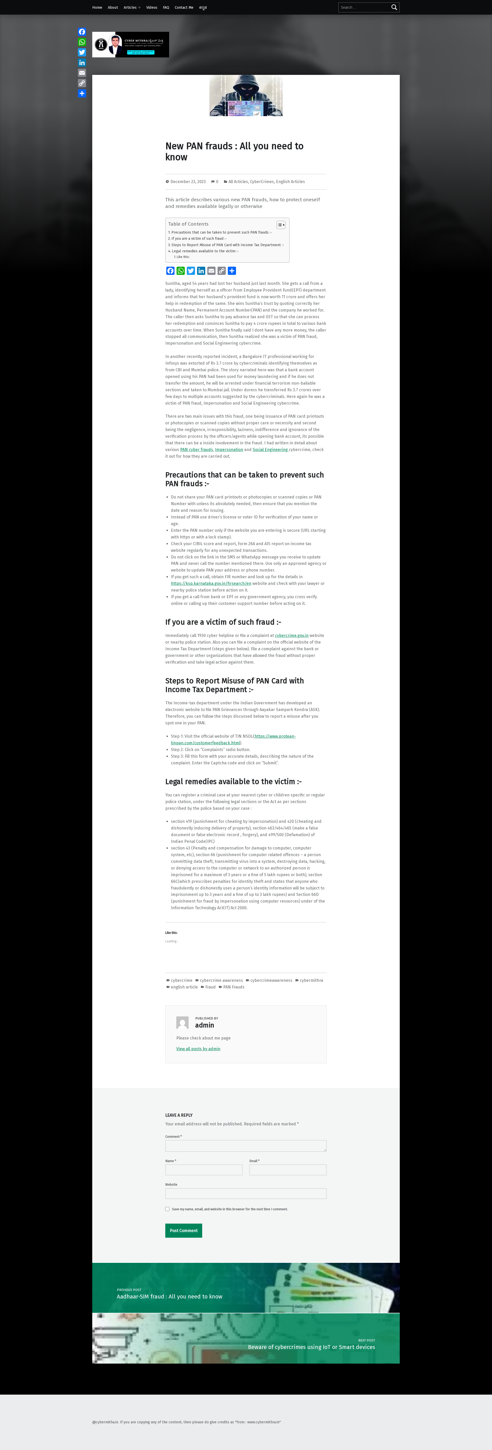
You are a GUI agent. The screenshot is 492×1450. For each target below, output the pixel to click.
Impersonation (229, 449)
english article (184, 987)
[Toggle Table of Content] (278, 225)
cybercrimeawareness (271, 980)
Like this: (183, 257)
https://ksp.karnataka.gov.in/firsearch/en (211, 583)
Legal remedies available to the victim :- (205, 251)
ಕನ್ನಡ (203, 7)
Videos (151, 7)
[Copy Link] (82, 83)
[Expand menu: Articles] (139, 7)
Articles (130, 7)
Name (170, 1161)
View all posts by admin (198, 1048)
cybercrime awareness (221, 980)
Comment (173, 1136)
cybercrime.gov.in (292, 635)
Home (97, 7)
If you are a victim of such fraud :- (199, 238)
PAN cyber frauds (196, 449)
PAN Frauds (233, 987)
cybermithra (311, 980)
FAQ (166, 7)
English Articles (290, 181)
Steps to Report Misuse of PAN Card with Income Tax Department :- (227, 245)
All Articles (238, 181)
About (113, 7)
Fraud (210, 987)
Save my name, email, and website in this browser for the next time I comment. (230, 1209)
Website (171, 1184)
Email (254, 1161)
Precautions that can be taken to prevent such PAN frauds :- (221, 232)
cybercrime (181, 980)
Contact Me (184, 7)
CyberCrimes (262, 181)
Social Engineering (271, 449)
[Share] (82, 93)
